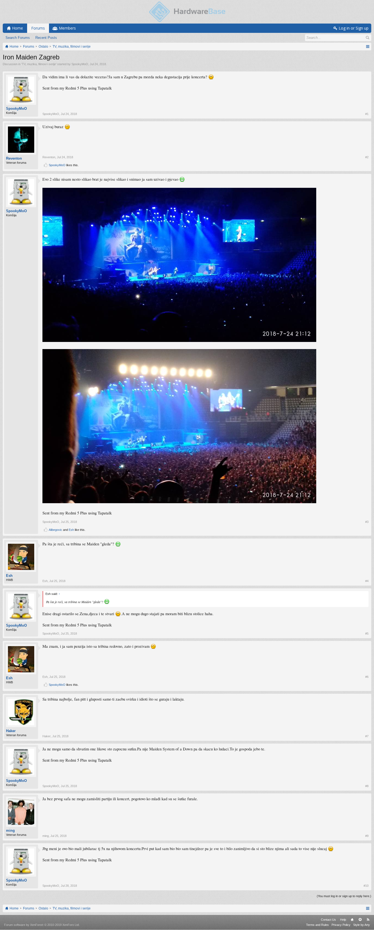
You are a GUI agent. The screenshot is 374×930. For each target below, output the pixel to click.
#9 (367, 835)
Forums (38, 28)
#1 (367, 114)
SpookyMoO (79, 64)
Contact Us (328, 919)
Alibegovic (55, 529)
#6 (367, 676)
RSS (368, 920)
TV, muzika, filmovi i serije (39, 64)
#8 (367, 786)
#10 (366, 885)
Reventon (14, 158)
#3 (367, 521)
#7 (367, 736)
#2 (367, 157)
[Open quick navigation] (368, 46)
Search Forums (17, 38)
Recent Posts (46, 38)
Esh (71, 529)
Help (343, 919)
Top (360, 920)
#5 (367, 633)
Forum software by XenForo (42, 924)
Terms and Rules (317, 924)
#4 (367, 581)
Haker (11, 731)
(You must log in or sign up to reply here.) (344, 896)
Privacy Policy (341, 924)
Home (352, 920)
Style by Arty (361, 924)
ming (10, 830)
